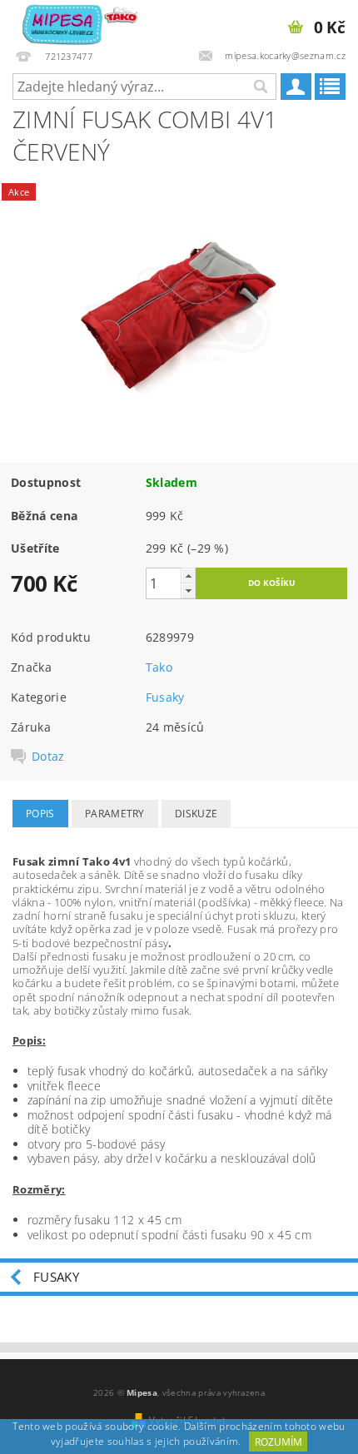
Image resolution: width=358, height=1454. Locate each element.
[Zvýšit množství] (188, 575)
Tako (159, 667)
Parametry (115, 813)
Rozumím (278, 1442)
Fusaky (165, 697)
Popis (40, 813)
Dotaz (48, 756)
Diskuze (196, 813)
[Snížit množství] (188, 590)
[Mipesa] (78, 21)
